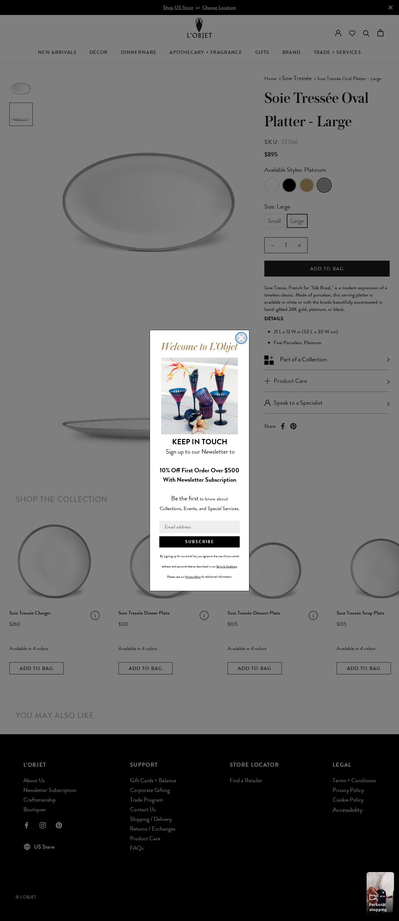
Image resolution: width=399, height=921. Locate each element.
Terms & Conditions (226, 566)
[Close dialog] (241, 338)
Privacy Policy (193, 577)
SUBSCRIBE (199, 541)
